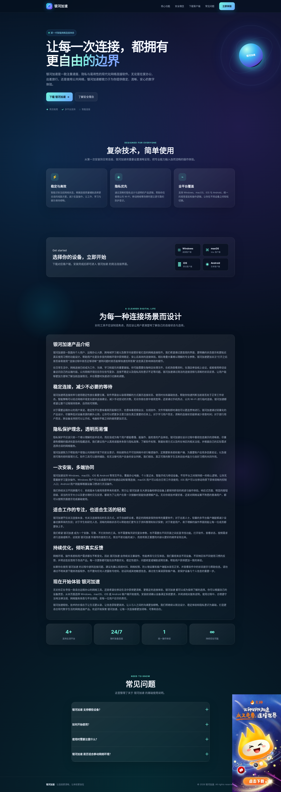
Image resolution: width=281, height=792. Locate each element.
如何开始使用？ (140, 724)
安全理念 (179, 6)
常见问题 (209, 6)
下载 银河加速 (59, 96)
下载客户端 (194, 6)
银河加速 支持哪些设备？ (140, 709)
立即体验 (227, 6)
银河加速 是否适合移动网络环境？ (140, 754)
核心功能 (165, 6)
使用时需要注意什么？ (140, 739)
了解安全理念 (86, 96)
